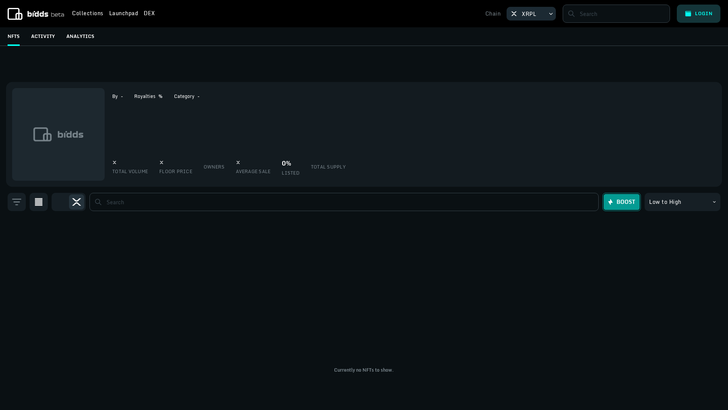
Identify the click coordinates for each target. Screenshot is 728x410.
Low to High (665, 201)
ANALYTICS (80, 36)
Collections (88, 14)
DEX (149, 14)
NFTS (14, 36)
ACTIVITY (43, 36)
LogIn (704, 13)
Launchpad (123, 14)
